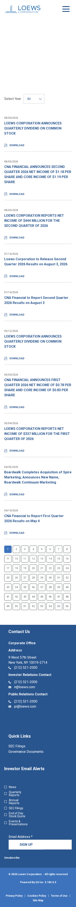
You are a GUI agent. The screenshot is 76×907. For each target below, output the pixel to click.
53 (41, 606)
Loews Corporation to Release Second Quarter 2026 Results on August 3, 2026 (35, 261)
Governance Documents (31, 751)
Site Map (38, 900)
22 (50, 568)
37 (41, 587)
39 (58, 587)
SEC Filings (22, 746)
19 (24, 568)
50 (16, 606)
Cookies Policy (36, 896)
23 (58, 568)
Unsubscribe (12, 857)
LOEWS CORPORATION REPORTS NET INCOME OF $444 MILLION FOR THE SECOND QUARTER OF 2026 (34, 221)
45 (41, 596)
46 (50, 596)
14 (50, 558)
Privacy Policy (14, 896)
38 (50, 587)
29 (41, 577)
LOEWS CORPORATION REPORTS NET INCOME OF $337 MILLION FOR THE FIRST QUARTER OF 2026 (37, 434)
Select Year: (13, 99)
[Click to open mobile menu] (66, 9)
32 (67, 577)
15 (58, 558)
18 (16, 568)
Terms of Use (59, 896)
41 (8, 596)
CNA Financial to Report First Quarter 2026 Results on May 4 (34, 518)
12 (33, 558)
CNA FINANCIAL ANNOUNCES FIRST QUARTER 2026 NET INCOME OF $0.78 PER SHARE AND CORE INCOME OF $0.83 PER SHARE (37, 387)
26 (16, 577)
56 (67, 606)
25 (8, 577)
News (12, 787)
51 (24, 606)
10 (16, 558)
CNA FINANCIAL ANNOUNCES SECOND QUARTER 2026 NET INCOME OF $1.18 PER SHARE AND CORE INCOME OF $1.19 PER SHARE (37, 174)
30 (50, 577)
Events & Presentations (18, 823)
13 (41, 558)
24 (67, 568)
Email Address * (27, 837)
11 (24, 558)
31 (58, 577)
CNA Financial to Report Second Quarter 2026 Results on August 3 (36, 300)
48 (67, 596)
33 (8, 587)
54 (50, 606)
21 (41, 568)
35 (24, 587)
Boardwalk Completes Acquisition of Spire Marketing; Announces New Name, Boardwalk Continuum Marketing (38, 477)
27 (24, 577)
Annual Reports (14, 802)
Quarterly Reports (15, 794)
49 (8, 606)
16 (67, 558)
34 (16, 587)
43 (24, 596)
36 (33, 587)
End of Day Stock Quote (17, 815)
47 (58, 596)
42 (16, 596)
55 (58, 606)
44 (33, 596)
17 (8, 568)
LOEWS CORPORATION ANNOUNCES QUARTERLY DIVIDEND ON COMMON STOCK (33, 128)
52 (33, 606)
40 (67, 587)
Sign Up (26, 845)
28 (33, 577)
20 (33, 568)
